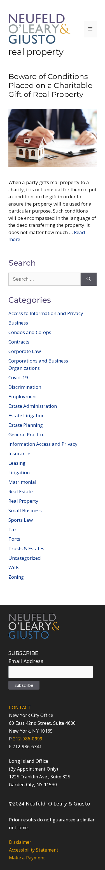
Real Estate (20, 491)
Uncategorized (24, 558)
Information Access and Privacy (43, 444)
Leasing (16, 463)
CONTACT (20, 707)
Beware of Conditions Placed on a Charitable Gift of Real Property (50, 85)
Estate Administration (32, 406)
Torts (14, 539)
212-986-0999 (27, 739)
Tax (12, 529)
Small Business (25, 510)
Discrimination (24, 387)
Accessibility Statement (34, 850)
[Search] (89, 279)
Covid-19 (18, 377)
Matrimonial (22, 482)
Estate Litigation (26, 415)
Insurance (19, 453)
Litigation (19, 472)
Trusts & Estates (26, 548)
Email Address (25, 661)
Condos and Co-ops (29, 332)
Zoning (16, 577)
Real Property (23, 501)
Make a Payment (27, 858)
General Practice (26, 434)
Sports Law (20, 520)
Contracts (18, 342)
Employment (22, 396)
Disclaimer (20, 842)
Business (18, 323)
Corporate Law (24, 351)
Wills (13, 567)
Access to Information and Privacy (45, 313)
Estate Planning (25, 425)
